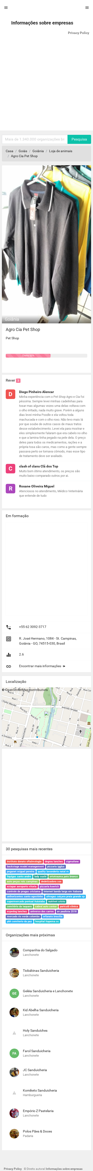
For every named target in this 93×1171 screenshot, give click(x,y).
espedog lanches (17, 911)
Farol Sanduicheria (37, 1051)
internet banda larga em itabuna (63, 891)
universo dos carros (42, 911)
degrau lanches (54, 861)
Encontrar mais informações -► (42, 666)
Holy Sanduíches (35, 1030)
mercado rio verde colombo (23, 916)
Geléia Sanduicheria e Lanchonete (48, 991)
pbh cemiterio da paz (19, 921)
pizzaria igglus (56, 866)
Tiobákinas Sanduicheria (41, 970)
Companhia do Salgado (40, 950)
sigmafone (72, 861)
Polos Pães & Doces (37, 1131)
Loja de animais (60, 151)
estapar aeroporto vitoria (21, 886)
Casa (9, 151)
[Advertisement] (46, 84)
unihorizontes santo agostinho (25, 896)
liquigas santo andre (19, 876)
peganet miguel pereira (20, 871)
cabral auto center (46, 906)
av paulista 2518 (67, 911)
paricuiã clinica (69, 906)
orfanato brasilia (52, 916)
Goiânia (38, 151)
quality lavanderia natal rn (53, 871)
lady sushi (40, 876)
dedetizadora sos (51, 881)
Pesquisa (79, 139)
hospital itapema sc (47, 921)
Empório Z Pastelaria (38, 1111)
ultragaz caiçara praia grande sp (65, 896)
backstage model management (25, 866)
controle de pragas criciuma (23, 891)
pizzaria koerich (49, 886)
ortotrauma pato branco (64, 876)
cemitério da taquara (19, 906)
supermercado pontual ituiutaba (26, 901)
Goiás (23, 151)
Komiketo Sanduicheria (40, 1090)
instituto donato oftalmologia (24, 861)
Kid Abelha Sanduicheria (41, 1010)
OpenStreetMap (17, 690)
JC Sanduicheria (35, 1070)
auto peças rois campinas (22, 881)
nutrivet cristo (56, 901)
